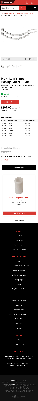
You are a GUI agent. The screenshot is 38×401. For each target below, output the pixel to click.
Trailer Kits (19, 319)
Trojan (19, 340)
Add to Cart (9, 102)
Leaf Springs (29, 13)
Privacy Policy (19, 245)
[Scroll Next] (33, 66)
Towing (18, 390)
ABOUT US (33, 382)
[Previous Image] (4, 41)
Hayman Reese (19, 344)
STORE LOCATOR (23, 382)
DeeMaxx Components (26, 391)
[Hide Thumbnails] (34, 59)
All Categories (10, 13)
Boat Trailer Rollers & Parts (19, 266)
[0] (2, 152)
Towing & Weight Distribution (19, 314)
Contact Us (19, 240)
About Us (19, 236)
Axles (19, 261)
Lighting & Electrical (19, 300)
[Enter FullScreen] (30, 59)
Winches (19, 328)
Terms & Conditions (19, 250)
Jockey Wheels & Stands (19, 289)
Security (19, 305)
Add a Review (5, 160)
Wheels (19, 323)
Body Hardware (19, 270)
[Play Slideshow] (26, 59)
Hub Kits (19, 284)
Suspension (20, 13)
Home (3, 13)
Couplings (19, 280)
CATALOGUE (13, 382)
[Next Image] (33, 41)
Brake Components (19, 275)
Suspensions (19, 310)
